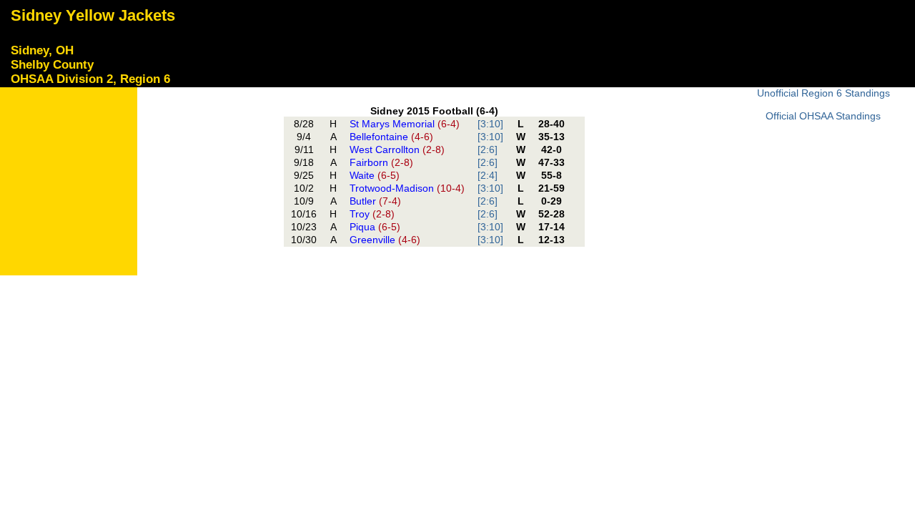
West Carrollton (397, 149)
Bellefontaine (391, 136)
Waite (375, 175)
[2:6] (488, 149)
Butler (375, 201)
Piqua (375, 226)
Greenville (385, 239)
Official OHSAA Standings (823, 116)
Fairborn (381, 162)
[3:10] (490, 123)
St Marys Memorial (405, 123)
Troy (372, 214)
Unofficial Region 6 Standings (823, 93)
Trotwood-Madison (407, 188)
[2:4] (488, 175)
